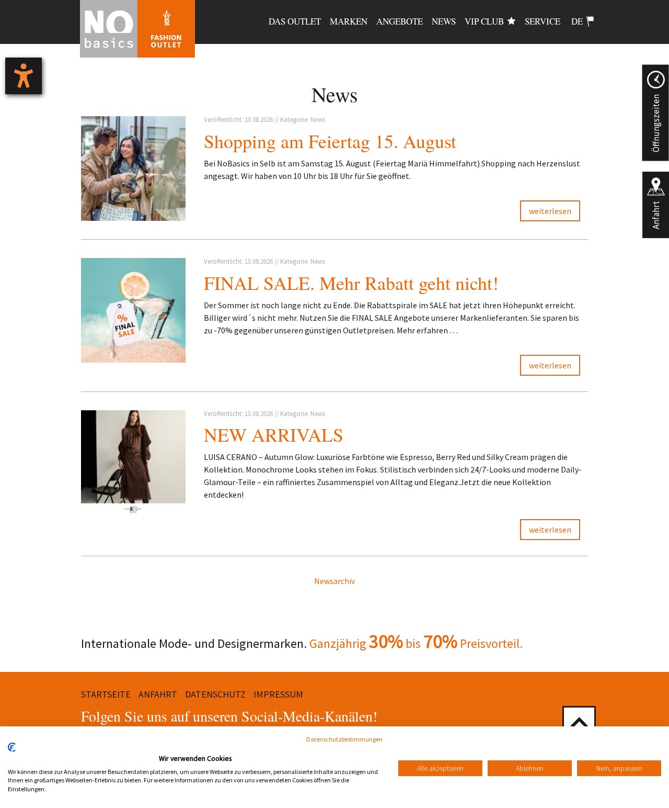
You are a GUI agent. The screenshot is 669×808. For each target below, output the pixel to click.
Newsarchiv (334, 581)
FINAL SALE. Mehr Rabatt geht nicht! (351, 282)
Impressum (278, 694)
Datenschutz (215, 694)
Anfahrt (656, 215)
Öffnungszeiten (655, 123)
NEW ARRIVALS (273, 434)
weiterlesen (550, 211)
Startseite (106, 694)
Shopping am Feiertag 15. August (330, 140)
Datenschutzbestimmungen (344, 739)
